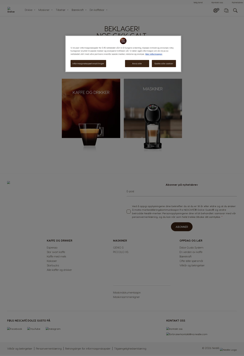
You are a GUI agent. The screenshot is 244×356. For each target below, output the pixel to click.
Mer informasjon (153, 54)
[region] (123, 54)
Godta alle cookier (164, 63)
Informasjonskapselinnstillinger (88, 63)
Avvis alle (137, 63)
